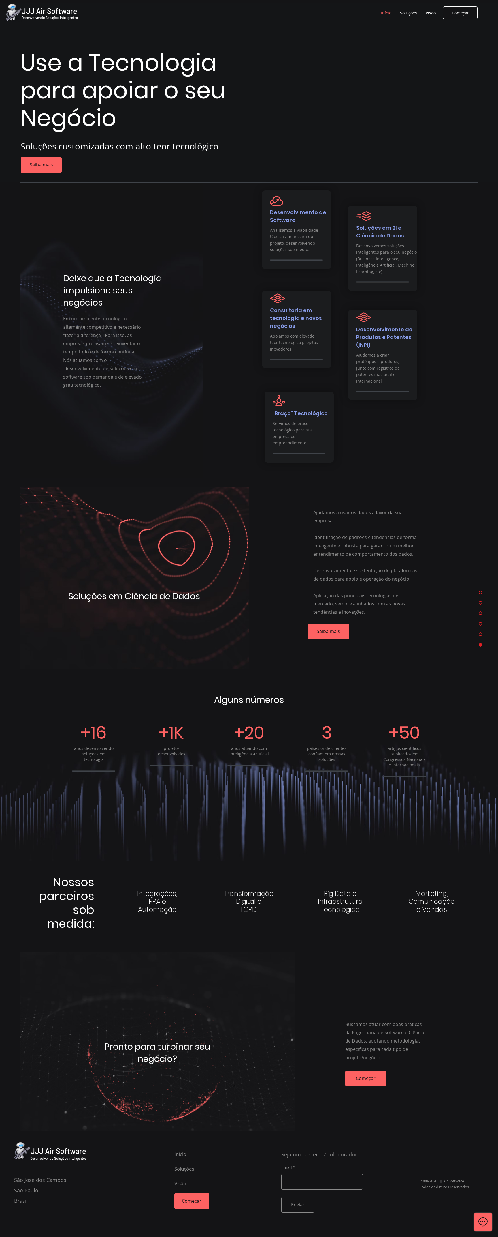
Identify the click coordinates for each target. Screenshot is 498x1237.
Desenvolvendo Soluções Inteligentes (50, 18)
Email (286, 1167)
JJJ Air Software (49, 10)
